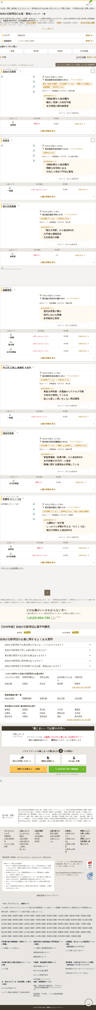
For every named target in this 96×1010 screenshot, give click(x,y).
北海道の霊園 (6, 916)
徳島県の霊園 (40, 932)
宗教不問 (78, 677)
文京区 (77, 713)
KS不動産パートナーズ (41, 979)
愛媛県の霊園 (63, 932)
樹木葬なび (66, 907)
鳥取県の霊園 (76, 928)
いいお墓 (4, 907)
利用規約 (13, 857)
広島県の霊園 (17, 932)
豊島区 (77, 709)
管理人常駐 (44, 677)
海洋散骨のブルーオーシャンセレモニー (80, 969)
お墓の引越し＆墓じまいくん (32, 911)
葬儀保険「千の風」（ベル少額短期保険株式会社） (48, 995)
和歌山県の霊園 (64, 928)
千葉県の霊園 (40, 920)
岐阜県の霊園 (52, 924)
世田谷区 (43, 716)
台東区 (7, 713)
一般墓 (11, 51)
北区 (24, 713)
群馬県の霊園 (17, 920)
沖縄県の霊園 (76, 936)
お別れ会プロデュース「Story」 (77, 973)
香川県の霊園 (52, 932)
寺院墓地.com (86, 907)
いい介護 (68, 950)
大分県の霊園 (40, 936)
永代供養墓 (84, 51)
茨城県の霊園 (86, 916)
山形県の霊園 (63, 916)
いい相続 (36, 948)
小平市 (60, 709)
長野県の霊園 (40, 924)
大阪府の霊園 (29, 928)
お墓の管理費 (55, 836)
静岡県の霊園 (63, 924)
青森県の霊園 (17, 916)
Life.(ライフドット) (16, 907)
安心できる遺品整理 (40, 970)
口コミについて (37, 857)
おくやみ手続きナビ (8, 988)
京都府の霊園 (17, 928)
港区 (59, 716)
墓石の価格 (54, 833)
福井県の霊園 (17, 924)
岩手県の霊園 (29, 916)
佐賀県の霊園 (6, 936)
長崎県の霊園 (17, 936)
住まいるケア (78, 950)
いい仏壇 (4, 969)
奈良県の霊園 (52, 928)
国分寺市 (8, 716)
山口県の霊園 (29, 932)
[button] (68, 113)
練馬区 (7, 709)
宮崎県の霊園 (52, 936)
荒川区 (42, 709)
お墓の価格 (23, 839)
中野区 (25, 716)
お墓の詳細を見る (48, 131)
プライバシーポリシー (24, 857)
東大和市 (78, 716)
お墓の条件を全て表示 (80, 687)
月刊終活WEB (24, 992)
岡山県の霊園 (6, 932)
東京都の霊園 (52, 920)
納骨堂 (60, 51)
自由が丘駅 (9, 698)
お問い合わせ (47, 857)
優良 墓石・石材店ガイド (10, 911)
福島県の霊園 (74, 916)
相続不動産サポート (40, 966)
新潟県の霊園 (76, 920)
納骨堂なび (76, 907)
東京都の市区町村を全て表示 (77, 720)
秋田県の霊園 (52, 916)
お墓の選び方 (24, 841)
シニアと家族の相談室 (9, 992)
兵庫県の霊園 (40, 928)
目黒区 (25, 709)
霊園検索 (7, 836)
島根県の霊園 (87, 928)
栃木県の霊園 (6, 920)
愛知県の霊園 (74, 924)
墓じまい (22, 849)
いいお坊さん (14, 948)
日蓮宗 (25, 684)
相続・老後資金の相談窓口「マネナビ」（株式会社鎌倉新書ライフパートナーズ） (48, 988)
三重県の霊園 (86, 924)
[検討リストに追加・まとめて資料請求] (93, 71)
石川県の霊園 (6, 924)
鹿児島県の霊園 (64, 936)
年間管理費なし (28, 677)
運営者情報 (5, 857)
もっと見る (46, 29)
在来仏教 (8, 684)
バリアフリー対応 (12, 677)
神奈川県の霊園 (64, 920)
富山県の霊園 (87, 920)
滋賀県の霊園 (6, 928)
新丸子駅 (61, 698)
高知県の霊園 (74, 932)
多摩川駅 (43, 698)
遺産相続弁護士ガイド (41, 952)
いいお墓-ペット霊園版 (52, 907)
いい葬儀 (4, 948)
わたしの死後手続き (40, 975)
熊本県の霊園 (29, 936)
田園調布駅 (27, 698)
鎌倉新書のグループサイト (48, 895)
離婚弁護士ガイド (39, 957)
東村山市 (61, 713)
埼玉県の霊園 (29, 920)
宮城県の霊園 (40, 916)
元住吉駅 (78, 698)
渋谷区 (42, 713)
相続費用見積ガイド (48, 948)
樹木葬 (35, 51)
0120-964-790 (39, 618)
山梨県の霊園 (29, 924)
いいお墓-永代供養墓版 (33, 907)
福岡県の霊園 (86, 932)
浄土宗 (42, 684)
